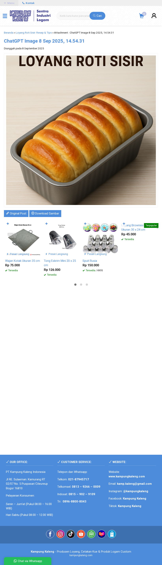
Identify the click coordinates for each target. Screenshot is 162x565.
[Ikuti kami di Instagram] (60, 535)
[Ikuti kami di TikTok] (71, 535)
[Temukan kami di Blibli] (112, 535)
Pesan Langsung (19, 253)
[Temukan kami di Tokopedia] (91, 535)
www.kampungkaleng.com (127, 476)
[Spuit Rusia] (100, 238)
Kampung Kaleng (129, 506)
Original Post (17, 213)
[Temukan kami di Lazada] (101, 535)
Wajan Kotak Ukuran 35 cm (22, 261)
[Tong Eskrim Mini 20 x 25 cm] (61, 238)
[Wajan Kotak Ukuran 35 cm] (23, 238)
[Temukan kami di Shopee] (81, 535)
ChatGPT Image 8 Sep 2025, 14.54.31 (44, 41)
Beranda (8, 32)
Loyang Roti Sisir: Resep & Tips (34, 32)
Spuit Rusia (90, 261)
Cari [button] (99, 16)
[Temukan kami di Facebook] (50, 535)
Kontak (29, 3)
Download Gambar (46, 213)
